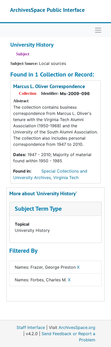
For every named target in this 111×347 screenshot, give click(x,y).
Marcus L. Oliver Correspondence (49, 86)
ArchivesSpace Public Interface (47, 9)
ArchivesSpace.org (77, 327)
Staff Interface (31, 327)
